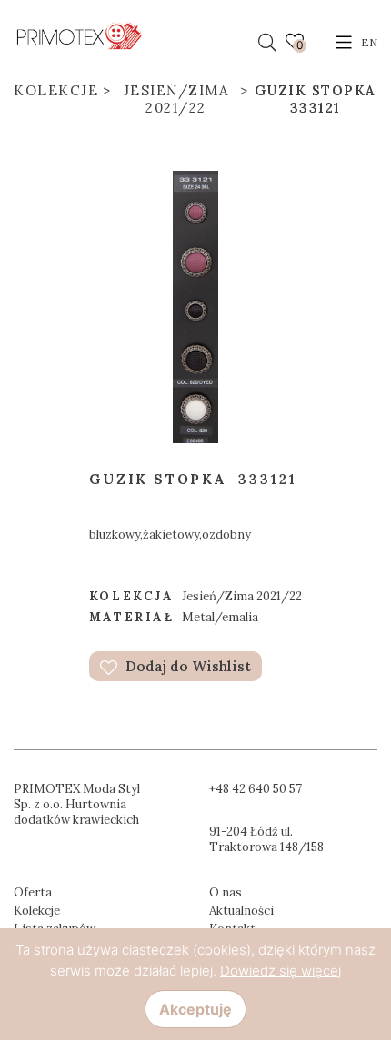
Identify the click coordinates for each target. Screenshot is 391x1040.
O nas (225, 892)
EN (369, 42)
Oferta (33, 892)
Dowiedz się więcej (280, 970)
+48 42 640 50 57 (255, 789)
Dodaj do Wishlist (186, 666)
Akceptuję (195, 1009)
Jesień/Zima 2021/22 (176, 99)
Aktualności (241, 910)
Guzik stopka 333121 (315, 99)
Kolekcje (56, 90)
